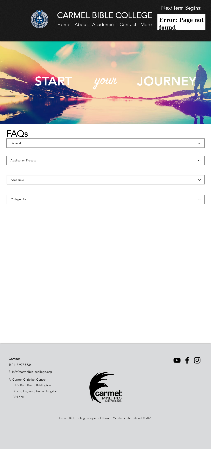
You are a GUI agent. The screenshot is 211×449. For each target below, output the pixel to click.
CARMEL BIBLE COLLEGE (104, 15)
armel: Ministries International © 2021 (128, 418)
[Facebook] (187, 360)
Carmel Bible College (73, 418)
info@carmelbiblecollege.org (32, 372)
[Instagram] (197, 360)
